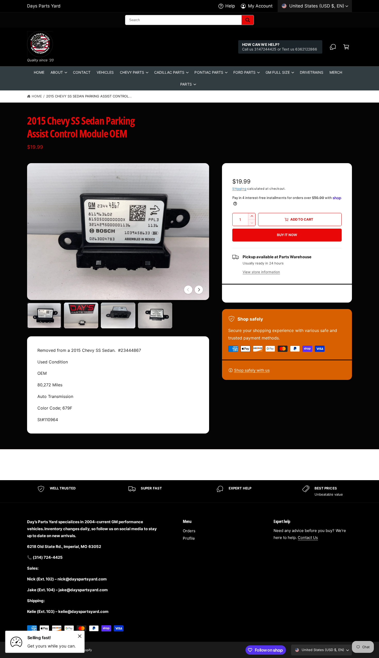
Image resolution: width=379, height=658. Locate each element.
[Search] (248, 20)
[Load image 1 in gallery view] (44, 315)
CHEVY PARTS (132, 72)
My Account (260, 6)
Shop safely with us (252, 370)
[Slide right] (199, 290)
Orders (189, 530)
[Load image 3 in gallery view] (118, 315)
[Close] (80, 636)
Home (37, 96)
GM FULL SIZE (278, 72)
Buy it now (287, 235)
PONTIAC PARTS (208, 72)
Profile (189, 538)
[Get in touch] (333, 47)
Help (230, 6)
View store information (261, 272)
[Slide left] (188, 290)
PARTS (186, 84)
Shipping (239, 188)
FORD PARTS (244, 72)
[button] (346, 47)
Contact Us (308, 537)
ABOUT (57, 72)
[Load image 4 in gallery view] (155, 315)
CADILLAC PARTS (169, 72)
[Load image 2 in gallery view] (81, 315)
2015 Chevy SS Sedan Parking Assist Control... (89, 96)
